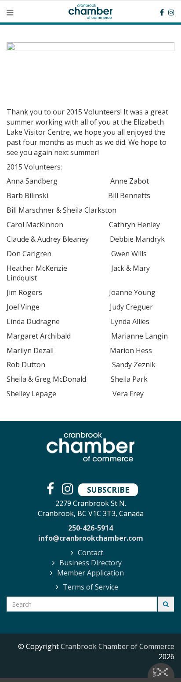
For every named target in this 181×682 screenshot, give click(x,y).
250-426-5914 (90, 528)
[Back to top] (156, 657)
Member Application (90, 573)
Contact (90, 552)
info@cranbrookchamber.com (90, 538)
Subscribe (108, 489)
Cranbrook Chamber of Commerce (117, 646)
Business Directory (90, 563)
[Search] (166, 604)
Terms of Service (90, 587)
